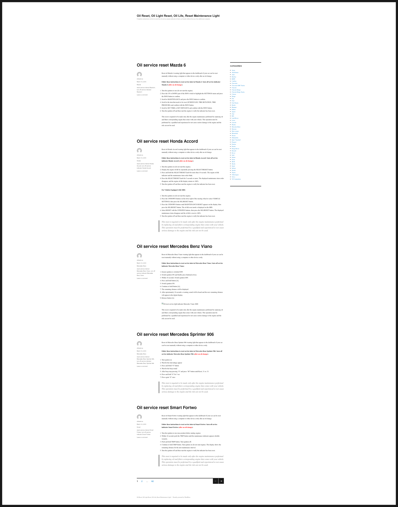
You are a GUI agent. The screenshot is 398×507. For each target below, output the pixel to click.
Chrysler (234, 88)
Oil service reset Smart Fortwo (167, 407)
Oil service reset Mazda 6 (161, 65)
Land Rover (235, 118)
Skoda (233, 164)
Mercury (234, 129)
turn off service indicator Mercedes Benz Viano (146, 273)
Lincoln (234, 122)
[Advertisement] (199, 46)
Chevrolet (234, 83)
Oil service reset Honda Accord (167, 141)
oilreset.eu (140, 79)
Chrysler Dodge (236, 90)
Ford (233, 101)
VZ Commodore (236, 179)
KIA (233, 116)
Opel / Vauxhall (236, 140)
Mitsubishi (235, 133)
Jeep (233, 114)
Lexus (233, 120)
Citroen (234, 94)
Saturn (233, 157)
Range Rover (235, 148)
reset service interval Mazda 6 (146, 87)
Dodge (233, 96)
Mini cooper (235, 131)
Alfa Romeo (235, 72)
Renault (234, 151)
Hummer (234, 107)
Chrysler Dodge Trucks (238, 92)
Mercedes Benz (141, 266)
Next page (221, 483)
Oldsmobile (235, 138)
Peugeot (234, 142)
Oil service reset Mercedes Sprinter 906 (175, 334)
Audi (233, 75)
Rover (233, 153)
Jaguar (233, 112)
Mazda (139, 85)
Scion (233, 159)
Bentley (234, 77)
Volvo (233, 177)
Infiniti (234, 109)
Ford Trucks (235, 103)
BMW (233, 79)
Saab (233, 155)
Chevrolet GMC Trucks (238, 85)
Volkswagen (235, 175)
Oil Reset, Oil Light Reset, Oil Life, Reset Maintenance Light (178, 15)
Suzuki (234, 170)
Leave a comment (142, 95)
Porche (234, 146)
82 (153, 481)
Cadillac (234, 81)
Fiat (233, 98)
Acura (233, 70)
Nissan (233, 135)
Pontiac (234, 144)
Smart (138, 427)
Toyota (233, 172)
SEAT (233, 162)
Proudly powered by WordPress (181, 497)
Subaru (234, 168)
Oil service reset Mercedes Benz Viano (174, 246)
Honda (139, 161)
